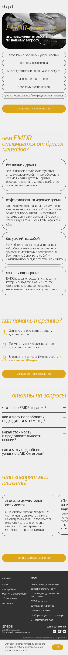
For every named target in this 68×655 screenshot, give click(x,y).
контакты (7, 603)
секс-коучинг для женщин (45, 584)
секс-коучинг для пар (42, 605)
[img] (59, 631)
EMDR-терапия (39, 601)
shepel (7, 626)
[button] (34, 109)
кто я (5, 584)
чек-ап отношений (40, 610)
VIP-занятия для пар (42, 619)
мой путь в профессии (14, 593)
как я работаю (10, 589)
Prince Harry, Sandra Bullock (22, 220)
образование (9, 598)
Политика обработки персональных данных (16, 632)
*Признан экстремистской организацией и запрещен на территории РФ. (45, 638)
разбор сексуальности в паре (47, 615)
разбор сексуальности (43, 588)
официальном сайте (14, 496)
